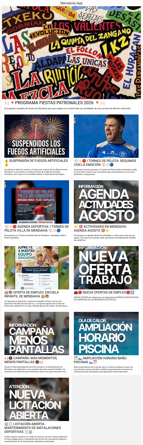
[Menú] (4, 3)
